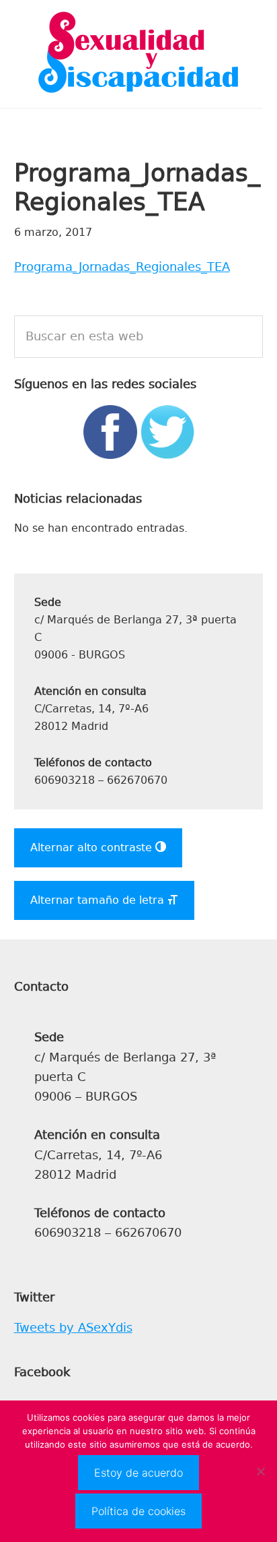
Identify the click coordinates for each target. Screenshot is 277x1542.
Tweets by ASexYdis (73, 1327)
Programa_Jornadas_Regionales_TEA (122, 266)
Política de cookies (138, 1511)
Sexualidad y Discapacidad (138, 54)
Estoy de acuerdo (138, 1472)
